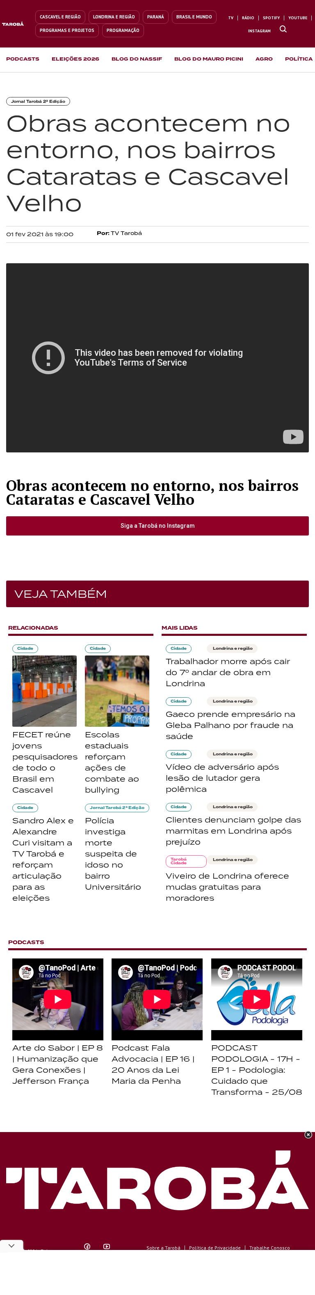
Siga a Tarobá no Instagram (158, 525)
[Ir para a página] (283, 29)
